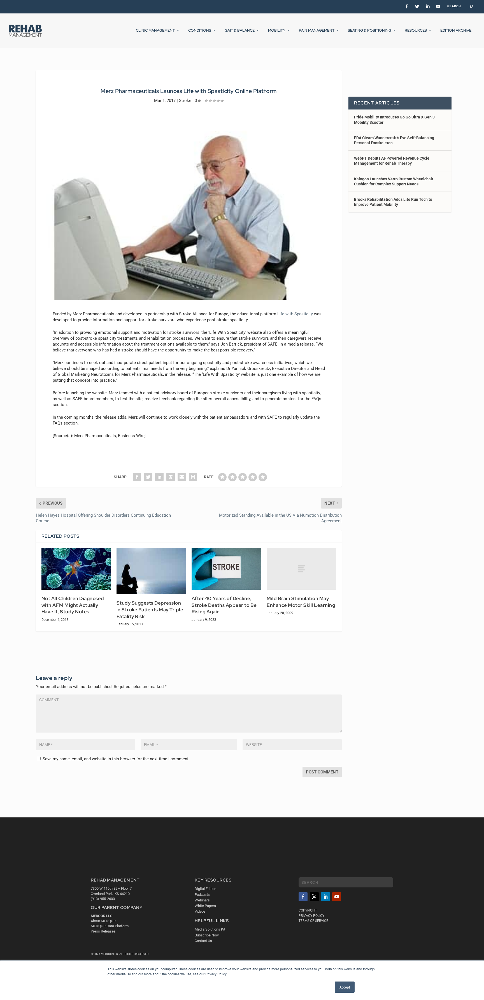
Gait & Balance (240, 30)
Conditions (199, 30)
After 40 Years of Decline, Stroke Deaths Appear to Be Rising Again (224, 605)
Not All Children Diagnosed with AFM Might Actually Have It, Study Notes (72, 605)
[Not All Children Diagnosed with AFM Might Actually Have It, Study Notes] (76, 569)
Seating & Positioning (369, 30)
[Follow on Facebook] (303, 896)
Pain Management (316, 30)
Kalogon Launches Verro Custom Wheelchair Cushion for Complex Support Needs (393, 181)
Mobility (276, 30)
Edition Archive (455, 30)
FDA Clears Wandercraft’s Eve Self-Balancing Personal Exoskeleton (394, 140)
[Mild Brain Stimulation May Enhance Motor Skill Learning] (301, 569)
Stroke (185, 100)
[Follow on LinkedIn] (325, 896)
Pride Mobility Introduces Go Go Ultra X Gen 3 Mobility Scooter (394, 119)
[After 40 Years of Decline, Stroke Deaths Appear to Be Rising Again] (226, 569)
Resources (416, 30)
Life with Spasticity (295, 313)
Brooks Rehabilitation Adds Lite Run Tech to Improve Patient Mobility (393, 202)
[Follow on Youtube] (336, 896)
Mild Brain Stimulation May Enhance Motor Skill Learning (301, 601)
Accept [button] (344, 987)
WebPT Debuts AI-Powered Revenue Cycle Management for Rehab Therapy (391, 160)
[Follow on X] (314, 896)
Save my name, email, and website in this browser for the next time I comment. (116, 758)
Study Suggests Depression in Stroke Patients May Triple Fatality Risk (150, 609)
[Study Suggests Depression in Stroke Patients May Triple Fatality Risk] (151, 571)
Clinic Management (155, 30)
